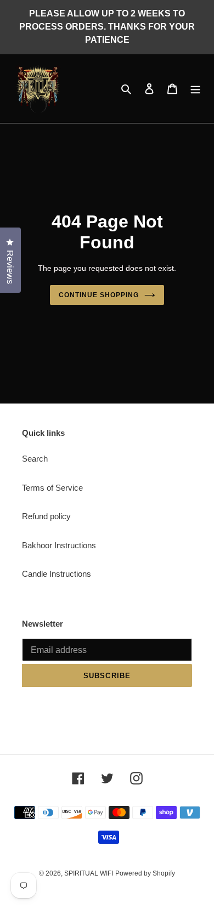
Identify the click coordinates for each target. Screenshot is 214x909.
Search (35, 458)
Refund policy (46, 516)
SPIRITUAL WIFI (88, 873)
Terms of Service (52, 487)
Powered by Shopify (145, 873)
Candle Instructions (56, 573)
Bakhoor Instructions (59, 545)
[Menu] (195, 88)
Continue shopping (99, 295)
